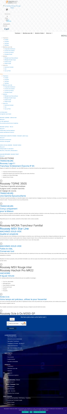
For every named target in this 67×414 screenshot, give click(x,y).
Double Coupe (7, 61)
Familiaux (6, 45)
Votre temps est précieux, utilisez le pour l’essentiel (23, 299)
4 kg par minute (7, 276)
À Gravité (6, 41)
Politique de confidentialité (39, 412)
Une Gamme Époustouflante (13, 196)
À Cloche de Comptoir (9, 50)
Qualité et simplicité (9, 234)
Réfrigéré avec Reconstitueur (11, 58)
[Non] (65, 410)
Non (31, 412)
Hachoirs (5, 56)
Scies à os (5, 65)
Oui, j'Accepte (25, 412)
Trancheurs (5, 37)
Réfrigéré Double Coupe (10, 59)
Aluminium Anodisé (8, 67)
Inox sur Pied (7, 70)
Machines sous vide (7, 47)
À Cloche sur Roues (9, 52)
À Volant (6, 39)
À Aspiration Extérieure (9, 48)
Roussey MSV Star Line (14, 228)
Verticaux (6, 43)
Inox (5, 69)
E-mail (8, 319)
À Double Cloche (8, 54)
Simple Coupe (7, 63)
